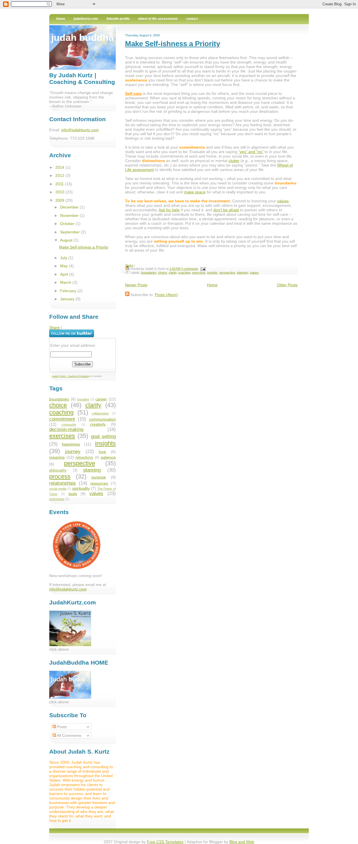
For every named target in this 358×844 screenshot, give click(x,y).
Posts (61, 727)
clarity (172, 272)
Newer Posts (136, 285)
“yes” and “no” (250, 151)
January (68, 299)
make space (195, 192)
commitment (62, 419)
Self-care (133, 93)
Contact (192, 19)
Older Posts (287, 285)
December (70, 207)
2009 (60, 200)
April (64, 274)
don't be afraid (226, 210)
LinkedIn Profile (118, 19)
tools (73, 493)
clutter (234, 160)
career (101, 399)
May (64, 266)
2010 (60, 192)
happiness (71, 444)
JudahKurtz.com (86, 19)
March (66, 282)
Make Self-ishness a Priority (172, 43)
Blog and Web (241, 842)
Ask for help (169, 210)
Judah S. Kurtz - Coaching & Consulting (70, 376)
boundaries (148, 272)
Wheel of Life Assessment (158, 19)
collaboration (100, 413)
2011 (60, 184)
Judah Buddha (82, 37)
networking (84, 457)
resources (99, 483)
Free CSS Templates (165, 842)
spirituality (81, 488)
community (69, 424)
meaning (57, 457)
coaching (184, 272)
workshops (56, 499)
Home (60, 19)
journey (73, 451)
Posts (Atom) (166, 294)
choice (162, 272)
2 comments (189, 268)
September (70, 232)
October (68, 223)
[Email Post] (202, 268)
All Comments (68, 735)
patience (108, 457)
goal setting (103, 436)
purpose (98, 477)
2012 (60, 175)
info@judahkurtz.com (80, 130)
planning (242, 272)
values (283, 201)
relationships (62, 483)
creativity (98, 424)
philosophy (58, 470)
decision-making (66, 429)
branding (83, 399)
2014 (60, 167)
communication (102, 419)
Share (129, 265)
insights (212, 272)
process (59, 476)
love (102, 451)
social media (57, 488)
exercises (199, 272)
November (70, 215)
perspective (227, 272)
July (64, 257)
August (67, 240)
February (68, 291)
